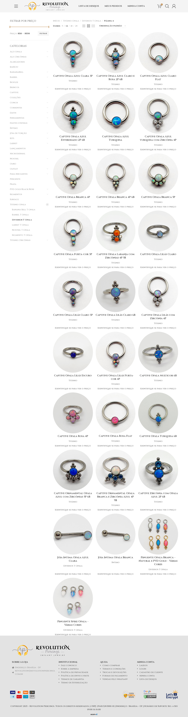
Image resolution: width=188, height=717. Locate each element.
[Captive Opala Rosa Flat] (116, 412)
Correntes (16, 107)
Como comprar (111, 665)
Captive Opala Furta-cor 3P (73, 254)
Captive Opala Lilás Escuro (73, 375)
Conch (14, 102)
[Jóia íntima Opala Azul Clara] (73, 534)
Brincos (14, 87)
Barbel (13, 77)
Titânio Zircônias (20, 240)
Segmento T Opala (22, 235)
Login (142, 668)
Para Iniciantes (19, 174)
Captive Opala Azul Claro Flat (158, 77)
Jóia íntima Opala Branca (115, 557)
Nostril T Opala (21, 230)
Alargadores (17, 61)
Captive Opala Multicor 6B (158, 375)
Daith (13, 112)
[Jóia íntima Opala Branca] (116, 534)
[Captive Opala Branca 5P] (158, 173)
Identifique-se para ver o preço (73, 88)
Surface (14, 199)
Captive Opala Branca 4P (73, 197)
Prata (13, 184)
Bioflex (14, 82)
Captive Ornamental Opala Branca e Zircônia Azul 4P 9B (115, 497)
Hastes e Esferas (18, 123)
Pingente (15, 179)
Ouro (13, 163)
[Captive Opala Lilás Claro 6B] (116, 291)
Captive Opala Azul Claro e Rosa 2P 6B (115, 77)
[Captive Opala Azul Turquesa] (116, 113)
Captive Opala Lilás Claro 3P (73, 315)
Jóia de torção (18, 133)
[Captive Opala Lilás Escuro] (73, 352)
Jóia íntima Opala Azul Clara (73, 559)
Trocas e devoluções (114, 672)
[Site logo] (46, 6)
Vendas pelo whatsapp (115, 679)
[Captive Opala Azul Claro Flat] (158, 52)
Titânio (73, 80)
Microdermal (17, 153)
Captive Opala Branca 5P (158, 197)
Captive (14, 92)
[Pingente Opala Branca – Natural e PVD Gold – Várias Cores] (158, 534)
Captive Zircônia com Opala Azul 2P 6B (158, 495)
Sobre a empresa (70, 668)
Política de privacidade (74, 672)
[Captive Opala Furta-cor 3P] (73, 231)
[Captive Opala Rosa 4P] (73, 412)
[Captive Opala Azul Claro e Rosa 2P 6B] (116, 52)
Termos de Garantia (72, 679)
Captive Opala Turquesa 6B (158, 436)
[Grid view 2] (83, 26)
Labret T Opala (20, 224)
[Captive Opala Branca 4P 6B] (116, 173)
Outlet (14, 168)
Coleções (15, 97)
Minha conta (147, 675)
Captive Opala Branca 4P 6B (115, 197)
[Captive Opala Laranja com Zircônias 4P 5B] (116, 231)
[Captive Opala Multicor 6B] (158, 352)
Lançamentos (18, 148)
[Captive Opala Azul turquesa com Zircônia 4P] (158, 113)
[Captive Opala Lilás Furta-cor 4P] (116, 352)
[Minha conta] (174, 6)
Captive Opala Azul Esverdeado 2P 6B (72, 138)
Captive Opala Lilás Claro (158, 254)
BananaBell (16, 72)
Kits (12, 138)
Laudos (143, 665)
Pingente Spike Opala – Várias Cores (72, 623)
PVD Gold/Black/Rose (22, 189)
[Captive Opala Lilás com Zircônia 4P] (158, 291)
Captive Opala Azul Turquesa (115, 138)
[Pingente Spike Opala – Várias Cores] (73, 598)
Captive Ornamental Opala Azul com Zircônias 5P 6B (73, 495)
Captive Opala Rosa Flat (115, 436)
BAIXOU (14, 67)
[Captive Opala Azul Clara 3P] (73, 52)
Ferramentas (17, 117)
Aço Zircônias (18, 56)
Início (56, 20)
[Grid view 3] (88, 26)
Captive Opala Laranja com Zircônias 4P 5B (115, 256)
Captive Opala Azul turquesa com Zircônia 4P (158, 138)
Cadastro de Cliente (151, 672)
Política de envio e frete (75, 675)
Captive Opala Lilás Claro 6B (115, 315)
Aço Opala (16, 51)
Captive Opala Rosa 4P (73, 436)
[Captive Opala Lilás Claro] (158, 231)
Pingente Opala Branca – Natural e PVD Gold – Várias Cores (158, 561)
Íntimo (14, 128)
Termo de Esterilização (74, 682)
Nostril (14, 158)
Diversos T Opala (22, 219)
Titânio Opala (18, 204)
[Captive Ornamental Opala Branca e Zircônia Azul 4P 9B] (116, 470)
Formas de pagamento (114, 675)
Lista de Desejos (148, 679)
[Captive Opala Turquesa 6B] (158, 412)
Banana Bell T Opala (23, 209)
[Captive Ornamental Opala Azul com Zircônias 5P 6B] (73, 470)
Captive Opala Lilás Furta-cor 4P (115, 377)
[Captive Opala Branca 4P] (73, 173)
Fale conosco (69, 665)
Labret (13, 143)
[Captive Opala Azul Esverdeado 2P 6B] (73, 113)
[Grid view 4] (93, 26)
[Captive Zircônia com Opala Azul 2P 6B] (158, 470)
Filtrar (43, 33)
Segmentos (16, 194)
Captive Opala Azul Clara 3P (73, 76)
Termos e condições (113, 668)
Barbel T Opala (20, 214)
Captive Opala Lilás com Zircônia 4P (158, 316)
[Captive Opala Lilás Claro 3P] (73, 291)
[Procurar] (167, 6)
